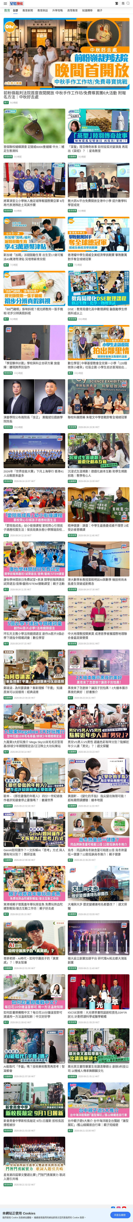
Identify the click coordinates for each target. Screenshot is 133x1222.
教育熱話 (42, 10)
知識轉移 (87, 10)
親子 (99, 10)
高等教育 (72, 10)
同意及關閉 (120, 1215)
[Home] (16, 3)
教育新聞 (28, 10)
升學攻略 (57, 10)
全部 (15, 10)
